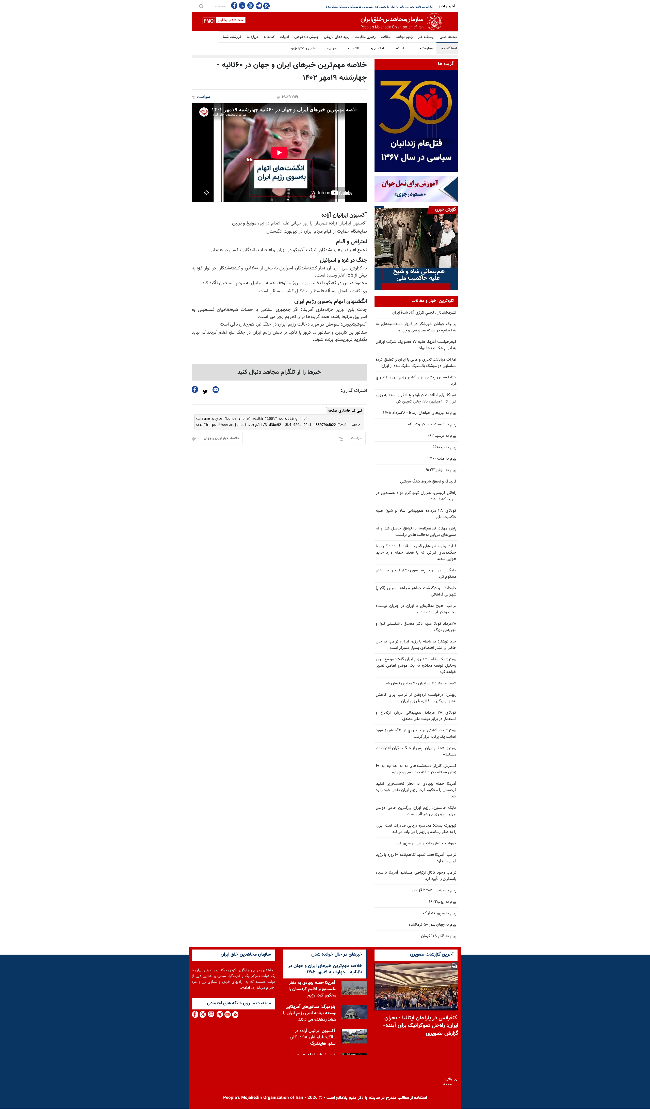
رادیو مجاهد (404, 37)
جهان (331, 48)
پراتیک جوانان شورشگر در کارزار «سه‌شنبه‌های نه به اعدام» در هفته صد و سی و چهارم (416, 327)
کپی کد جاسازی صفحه (345, 410)
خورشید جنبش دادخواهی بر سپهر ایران (425, 843)
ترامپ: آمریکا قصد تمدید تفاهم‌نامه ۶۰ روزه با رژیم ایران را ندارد (416, 858)
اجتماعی (377, 48)
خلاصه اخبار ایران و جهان (221, 438)
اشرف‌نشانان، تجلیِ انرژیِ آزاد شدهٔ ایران (424, 313)
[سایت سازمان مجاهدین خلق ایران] (325, 21)
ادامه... (244, 988)
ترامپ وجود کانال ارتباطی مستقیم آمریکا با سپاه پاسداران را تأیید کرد (416, 876)
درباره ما (252, 37)
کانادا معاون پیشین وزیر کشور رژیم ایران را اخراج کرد (401, 7)
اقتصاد (353, 48)
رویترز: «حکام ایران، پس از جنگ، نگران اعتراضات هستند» (416, 751)
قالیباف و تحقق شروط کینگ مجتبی (428, 481)
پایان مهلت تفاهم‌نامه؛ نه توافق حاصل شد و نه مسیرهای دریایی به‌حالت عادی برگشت (416, 531)
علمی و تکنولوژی (303, 48)
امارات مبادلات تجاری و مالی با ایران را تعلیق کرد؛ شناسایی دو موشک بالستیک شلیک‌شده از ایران (416, 363)
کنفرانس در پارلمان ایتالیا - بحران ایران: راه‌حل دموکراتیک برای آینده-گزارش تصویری (420, 1026)
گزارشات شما (232, 37)
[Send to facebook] (195, 389)
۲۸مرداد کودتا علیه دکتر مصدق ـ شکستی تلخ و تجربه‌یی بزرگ (416, 627)
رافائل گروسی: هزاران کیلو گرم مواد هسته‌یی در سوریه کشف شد (416, 496)
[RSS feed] (266, 5)
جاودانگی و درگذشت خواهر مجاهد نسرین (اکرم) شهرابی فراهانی (416, 591)
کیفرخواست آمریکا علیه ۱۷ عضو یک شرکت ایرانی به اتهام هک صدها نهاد (416, 345)
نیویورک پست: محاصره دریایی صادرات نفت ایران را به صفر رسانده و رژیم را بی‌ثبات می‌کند (416, 829)
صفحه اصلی (448, 37)
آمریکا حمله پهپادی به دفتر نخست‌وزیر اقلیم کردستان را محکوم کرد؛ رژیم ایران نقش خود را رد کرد (416, 790)
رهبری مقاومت (365, 37)
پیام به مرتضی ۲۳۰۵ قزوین (434, 890)
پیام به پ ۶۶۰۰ (444, 447)
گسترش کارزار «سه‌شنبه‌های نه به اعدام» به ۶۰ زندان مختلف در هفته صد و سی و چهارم (416, 769)
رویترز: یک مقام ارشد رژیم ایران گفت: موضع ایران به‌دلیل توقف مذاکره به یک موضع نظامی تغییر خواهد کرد (416, 665)
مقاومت (426, 48)
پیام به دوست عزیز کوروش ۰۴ (432, 424)
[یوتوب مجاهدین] (250, 5)
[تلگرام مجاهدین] (258, 5)
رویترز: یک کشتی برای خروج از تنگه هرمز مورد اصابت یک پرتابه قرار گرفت (416, 733)
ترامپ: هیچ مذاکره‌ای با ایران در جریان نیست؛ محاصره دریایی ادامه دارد (416, 609)
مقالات (386, 37)
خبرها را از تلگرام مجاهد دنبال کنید (279, 372)
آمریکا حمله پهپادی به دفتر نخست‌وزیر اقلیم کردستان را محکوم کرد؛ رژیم (312, 989)
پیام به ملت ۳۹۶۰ (441, 459)
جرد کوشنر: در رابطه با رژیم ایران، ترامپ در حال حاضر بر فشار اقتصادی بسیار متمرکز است (416, 644)
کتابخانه (269, 37)
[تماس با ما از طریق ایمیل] (227, 1014)
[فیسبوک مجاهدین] (234, 5)
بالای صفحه (449, 1080)
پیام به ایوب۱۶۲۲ (442, 902)
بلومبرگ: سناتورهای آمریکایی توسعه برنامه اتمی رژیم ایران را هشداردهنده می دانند (309, 1013)
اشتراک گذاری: (354, 390)
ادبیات (284, 37)
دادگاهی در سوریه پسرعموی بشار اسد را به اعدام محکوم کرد (416, 573)
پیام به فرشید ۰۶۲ (442, 436)
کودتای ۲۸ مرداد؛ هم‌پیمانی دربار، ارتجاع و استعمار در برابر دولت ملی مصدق (416, 716)
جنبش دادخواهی (306, 37)
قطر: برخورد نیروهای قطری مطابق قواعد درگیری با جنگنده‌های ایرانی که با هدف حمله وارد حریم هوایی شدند (416, 552)
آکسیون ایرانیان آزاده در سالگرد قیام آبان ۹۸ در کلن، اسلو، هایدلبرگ (312, 1037)
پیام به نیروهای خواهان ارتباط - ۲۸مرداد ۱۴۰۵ (419, 413)
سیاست (401, 48)
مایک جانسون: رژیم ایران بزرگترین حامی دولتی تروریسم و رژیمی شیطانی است (416, 811)
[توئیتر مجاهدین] (242, 5)
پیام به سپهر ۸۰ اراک (439, 913)
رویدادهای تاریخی (336, 37)
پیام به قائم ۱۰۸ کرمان (438, 936)
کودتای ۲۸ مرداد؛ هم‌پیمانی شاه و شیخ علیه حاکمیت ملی (416, 514)
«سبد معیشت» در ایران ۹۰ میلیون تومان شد (420, 683)
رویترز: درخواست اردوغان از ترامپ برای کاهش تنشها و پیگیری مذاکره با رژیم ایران (416, 698)
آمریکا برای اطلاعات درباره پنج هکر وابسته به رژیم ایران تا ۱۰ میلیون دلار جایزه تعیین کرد (416, 398)
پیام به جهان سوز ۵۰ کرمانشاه (432, 925)
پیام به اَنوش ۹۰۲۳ (441, 470)
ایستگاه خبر (426, 37)
